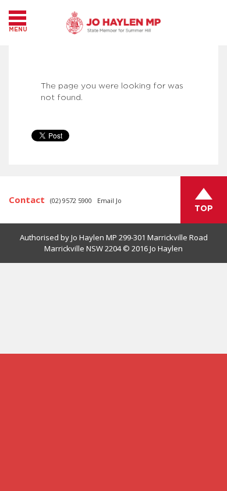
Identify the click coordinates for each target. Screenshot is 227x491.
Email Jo (109, 200)
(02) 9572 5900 (71, 200)
